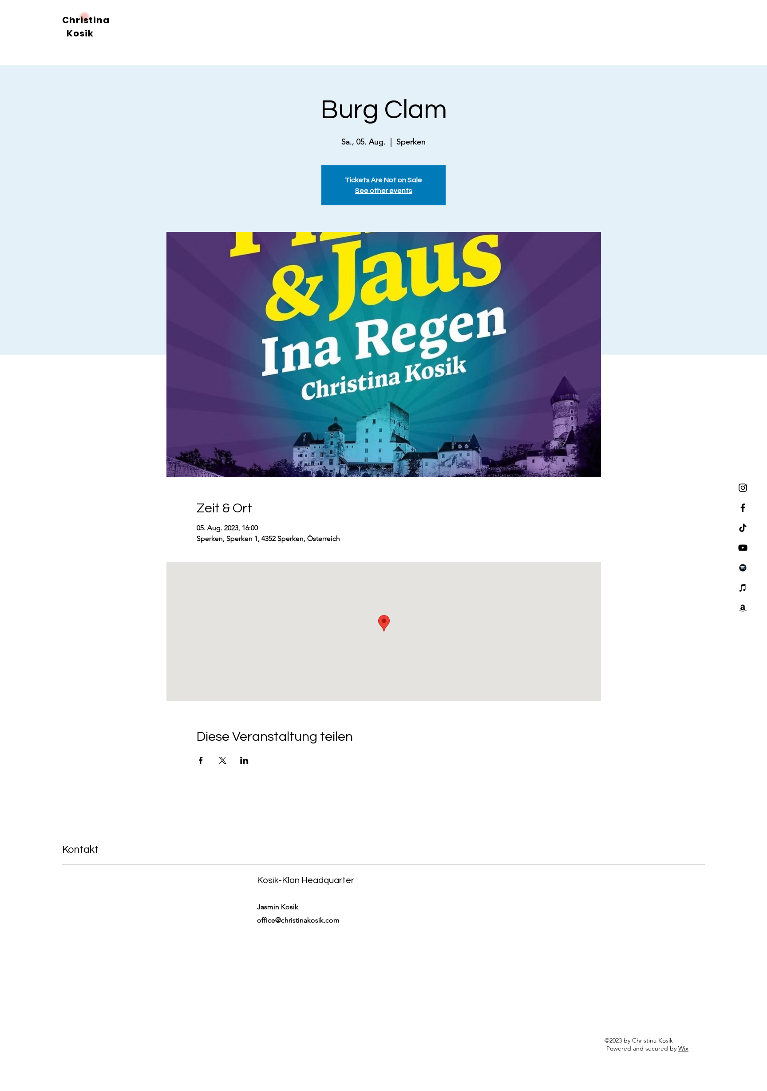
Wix (683, 1048)
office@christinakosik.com (298, 920)
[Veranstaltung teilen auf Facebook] (201, 760)
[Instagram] (742, 487)
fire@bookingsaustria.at (103, 920)
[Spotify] (742, 567)
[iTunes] (742, 587)
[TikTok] (742, 527)
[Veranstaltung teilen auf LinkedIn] (244, 760)
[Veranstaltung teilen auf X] (222, 760)
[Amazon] (742, 607)
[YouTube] (742, 547)
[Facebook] (742, 507)
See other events (383, 190)
